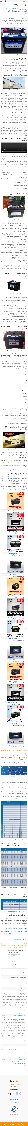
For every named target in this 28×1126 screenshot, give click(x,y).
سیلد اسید (11, 241)
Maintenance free (23, 25)
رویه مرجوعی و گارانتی (14, 1102)
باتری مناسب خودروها (19, 939)
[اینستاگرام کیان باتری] (20, 1093)
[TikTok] (11, 1093)
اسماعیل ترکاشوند (17, 1015)
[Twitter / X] (14, 1093)
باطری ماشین (16, 54)
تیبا (3, 261)
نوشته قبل (14, 961)
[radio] (18, 954)
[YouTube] (8, 1093)
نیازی (20, 1059)
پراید (6, 261)
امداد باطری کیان (11, 478)
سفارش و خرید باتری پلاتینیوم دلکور (16, 928)
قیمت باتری (9, 476)
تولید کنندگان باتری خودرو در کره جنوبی (10, 462)
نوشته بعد (14, 964)
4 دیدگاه (25, 13)
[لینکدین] (17, 1093)
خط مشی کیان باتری (14, 1099)
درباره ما (14, 1096)
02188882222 (18, 0)
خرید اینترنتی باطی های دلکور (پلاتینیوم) (14, 469)
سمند (9, 261)
